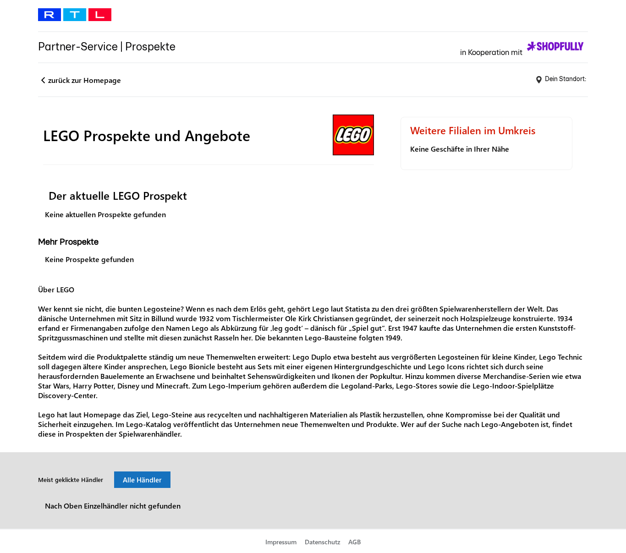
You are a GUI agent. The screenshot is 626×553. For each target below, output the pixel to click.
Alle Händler (142, 479)
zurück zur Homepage (84, 80)
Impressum (281, 541)
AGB (354, 541)
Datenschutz (322, 541)
